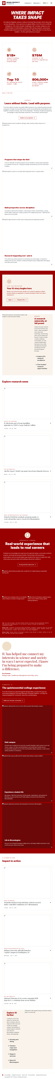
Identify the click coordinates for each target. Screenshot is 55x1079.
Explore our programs (26, 118)
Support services (13, 1055)
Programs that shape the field (17, 160)
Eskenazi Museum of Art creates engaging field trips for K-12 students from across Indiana (21, 999)
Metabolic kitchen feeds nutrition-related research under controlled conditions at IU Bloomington (22, 903)
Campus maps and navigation (13, 1048)
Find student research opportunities (42, 366)
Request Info (21, 300)
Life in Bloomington (12, 840)
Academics (28, 3)
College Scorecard (16, 1075)
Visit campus (10, 742)
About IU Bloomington (14, 1061)
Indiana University (22, 1077)
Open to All (24, 1075)
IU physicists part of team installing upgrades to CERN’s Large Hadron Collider (20, 424)
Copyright (6, 1077)
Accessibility (7, 1075)
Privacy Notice (31, 1075)
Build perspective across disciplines (20, 208)
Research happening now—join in (18, 256)
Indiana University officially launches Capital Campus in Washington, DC (17, 951)
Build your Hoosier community (12, 700)
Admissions (36, 3)
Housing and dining (14, 1040)
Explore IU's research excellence (41, 358)
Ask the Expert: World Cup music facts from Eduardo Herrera (26, 471)
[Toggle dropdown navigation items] (31, 3)
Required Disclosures (41, 1075)
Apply (10, 300)
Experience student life (14, 792)
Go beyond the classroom (26, 564)
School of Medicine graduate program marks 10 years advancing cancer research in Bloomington (21, 518)
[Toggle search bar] (51, 3)
